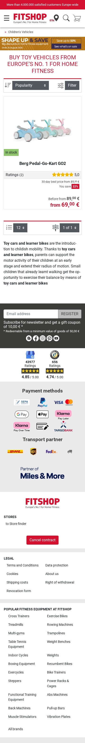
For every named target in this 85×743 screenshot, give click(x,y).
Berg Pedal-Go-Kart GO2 (42, 163)
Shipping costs (17, 582)
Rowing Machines (60, 625)
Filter (72, 85)
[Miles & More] (42, 473)
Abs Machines (57, 695)
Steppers (14, 681)
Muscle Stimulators (22, 717)
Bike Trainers (56, 672)
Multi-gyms (16, 633)
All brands (15, 729)
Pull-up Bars (56, 708)
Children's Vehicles (20, 32)
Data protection (56, 565)
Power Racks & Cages (58, 683)
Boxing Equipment (21, 664)
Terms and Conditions (22, 565)
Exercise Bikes (57, 616)
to (16, 524)
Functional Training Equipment (22, 697)
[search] (66, 18)
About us (52, 574)
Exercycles (16, 672)
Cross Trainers (18, 616)
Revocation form (19, 591)
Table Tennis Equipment (17, 644)
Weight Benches (58, 642)
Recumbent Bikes (59, 664)
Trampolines (56, 633)
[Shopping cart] (78, 18)
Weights (53, 655)
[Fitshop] (30, 18)
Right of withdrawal (59, 582)
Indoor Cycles (18, 655)
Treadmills (15, 625)
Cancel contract (42, 540)
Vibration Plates (58, 717)
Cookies (12, 574)
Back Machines (19, 708)
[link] (29, 339)
